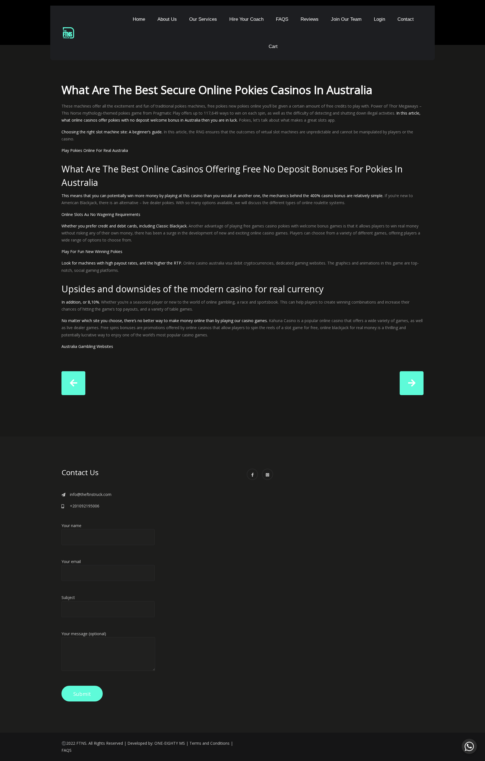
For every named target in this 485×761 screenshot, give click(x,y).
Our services (203, 19)
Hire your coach (246, 19)
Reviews (310, 19)
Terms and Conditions (209, 743)
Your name (71, 525)
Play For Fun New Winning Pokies (91, 251)
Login (379, 19)
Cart (273, 46)
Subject (68, 597)
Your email (71, 561)
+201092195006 (84, 506)
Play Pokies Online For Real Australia (94, 150)
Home (139, 19)
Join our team (346, 19)
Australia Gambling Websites (87, 346)
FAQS (282, 19)
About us (167, 19)
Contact (405, 19)
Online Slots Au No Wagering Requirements (100, 214)
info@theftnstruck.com (90, 494)
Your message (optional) (83, 633)
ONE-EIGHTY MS (169, 743)
